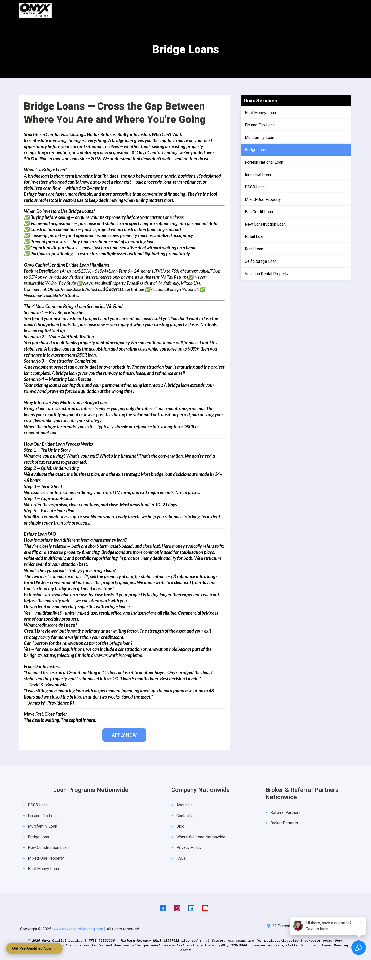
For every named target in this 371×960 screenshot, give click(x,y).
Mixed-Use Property (46, 858)
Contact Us (186, 815)
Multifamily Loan (42, 826)
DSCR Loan (38, 805)
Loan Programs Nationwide (90, 789)
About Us (184, 805)
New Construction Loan (48, 847)
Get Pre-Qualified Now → (34, 948)
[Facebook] (163, 908)
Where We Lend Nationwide (200, 837)
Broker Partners (284, 823)
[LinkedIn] (191, 908)
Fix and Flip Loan (43, 815)
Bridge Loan (38, 837)
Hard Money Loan (43, 868)
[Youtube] (205, 908)
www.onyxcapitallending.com (77, 929)
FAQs (181, 858)
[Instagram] (177, 908)
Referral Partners (285, 812)
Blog (180, 826)
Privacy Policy (189, 847)
